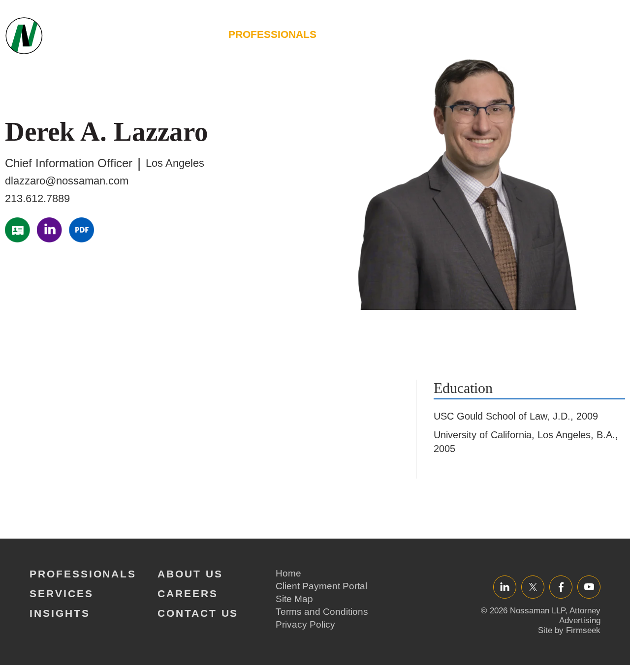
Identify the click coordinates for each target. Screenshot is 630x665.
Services (359, 34)
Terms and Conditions (322, 611)
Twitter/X (532, 586)
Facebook (560, 586)
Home (288, 573)
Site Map (294, 599)
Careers (563, 34)
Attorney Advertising (579, 615)
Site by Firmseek (569, 630)
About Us (494, 34)
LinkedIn (49, 229)
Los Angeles (175, 163)
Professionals (272, 34)
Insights (426, 34)
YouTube (588, 586)
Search (611, 39)
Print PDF (81, 229)
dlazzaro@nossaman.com (66, 181)
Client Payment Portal (321, 586)
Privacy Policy (305, 624)
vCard (17, 229)
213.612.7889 (37, 198)
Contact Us (198, 613)
